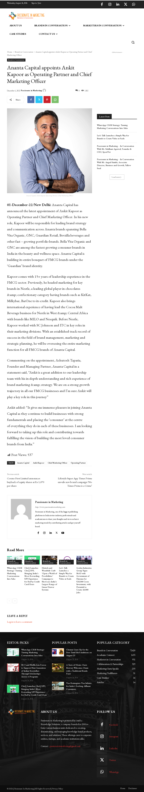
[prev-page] (9, 601)
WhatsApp (114, 772)
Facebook (113, 724)
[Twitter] (125, 4)
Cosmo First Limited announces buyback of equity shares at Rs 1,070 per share (25, 482)
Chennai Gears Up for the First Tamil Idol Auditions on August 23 (79, 652)
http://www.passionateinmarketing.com (50, 507)
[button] (133, 42)
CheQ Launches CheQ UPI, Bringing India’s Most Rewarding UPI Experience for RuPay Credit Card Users (32, 576)
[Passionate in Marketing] (44, 90)
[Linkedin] (117, 4)
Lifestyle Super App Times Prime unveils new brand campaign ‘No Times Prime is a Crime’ (75, 482)
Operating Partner (78, 463)
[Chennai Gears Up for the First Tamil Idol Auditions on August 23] (58, 652)
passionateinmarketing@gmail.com (65, 746)
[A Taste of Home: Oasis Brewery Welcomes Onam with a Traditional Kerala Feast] (58, 668)
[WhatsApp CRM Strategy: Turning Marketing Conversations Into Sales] (13, 652)
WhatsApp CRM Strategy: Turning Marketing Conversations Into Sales (14, 573)
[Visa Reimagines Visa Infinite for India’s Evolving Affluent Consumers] (58, 686)
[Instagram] (109, 4)
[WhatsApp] (133, 4)
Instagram (113, 736)
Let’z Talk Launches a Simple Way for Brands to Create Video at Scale (66, 573)
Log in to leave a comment (19, 621)
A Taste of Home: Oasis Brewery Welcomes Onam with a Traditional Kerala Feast (77, 669)
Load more (116, 177)
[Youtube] (63, 532)
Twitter (112, 760)
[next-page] (15, 601)
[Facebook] (101, 4)
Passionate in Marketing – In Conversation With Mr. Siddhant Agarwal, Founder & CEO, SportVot (115, 149)
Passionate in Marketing (31, 90)
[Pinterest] (47, 99)
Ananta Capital (23, 463)
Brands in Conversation (24, 51)
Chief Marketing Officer (57, 463)
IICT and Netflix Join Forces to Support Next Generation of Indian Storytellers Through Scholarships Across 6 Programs (33, 671)
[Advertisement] (87, 15)
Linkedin (113, 748)
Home (9, 51)
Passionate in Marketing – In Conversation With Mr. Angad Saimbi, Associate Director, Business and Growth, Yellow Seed (115, 164)
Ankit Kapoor (38, 463)
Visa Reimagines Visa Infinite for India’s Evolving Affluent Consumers (78, 686)
